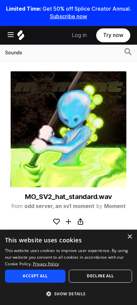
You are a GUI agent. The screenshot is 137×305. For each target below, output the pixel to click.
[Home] (20, 37)
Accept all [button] (35, 276)
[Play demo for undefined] (68, 129)
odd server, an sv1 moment (59, 206)
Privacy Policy (46, 264)
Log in (79, 35)
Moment (115, 206)
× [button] (129, 236)
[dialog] (68, 267)
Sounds (13, 52)
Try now (113, 35)
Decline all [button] (100, 276)
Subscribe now (68, 16)
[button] (68, 293)
